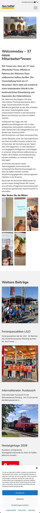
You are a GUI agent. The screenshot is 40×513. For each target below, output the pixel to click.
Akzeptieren (20, 493)
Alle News (13, 465)
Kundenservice (27, 2)
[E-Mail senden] (35, 2)
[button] (37, 468)
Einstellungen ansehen (20, 505)
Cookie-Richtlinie (11, 510)
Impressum (31, 510)
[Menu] (35, 7)
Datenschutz (22, 510)
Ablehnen (20, 499)
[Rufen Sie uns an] (37, 2)
